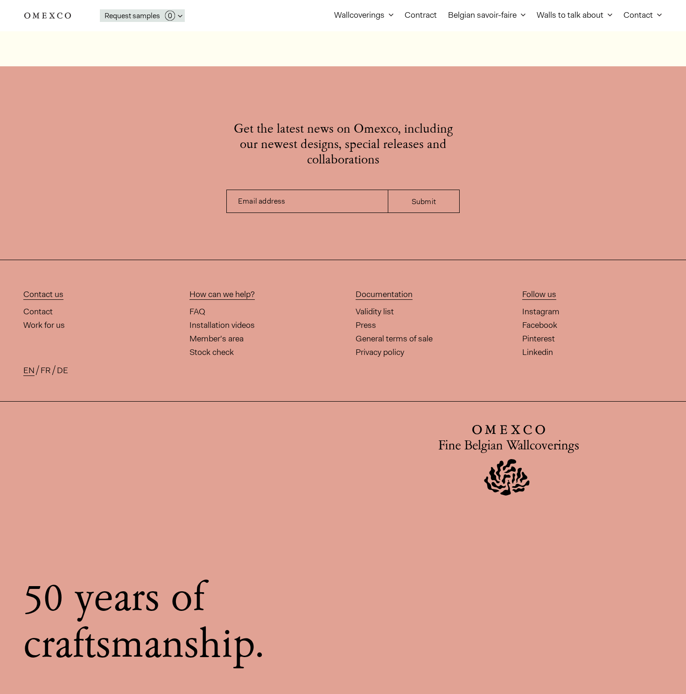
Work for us (44, 325)
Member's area (216, 338)
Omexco (48, 15)
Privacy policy (380, 352)
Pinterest (538, 338)
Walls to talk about (571, 15)
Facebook (539, 325)
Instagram (541, 311)
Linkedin (537, 352)
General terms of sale (394, 338)
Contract (421, 15)
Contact (639, 15)
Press (366, 325)
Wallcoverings (360, 15)
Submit (424, 201)
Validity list (375, 311)
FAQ (197, 311)
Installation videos (222, 325)
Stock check (211, 352)
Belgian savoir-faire (483, 15)
